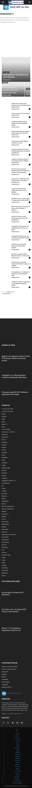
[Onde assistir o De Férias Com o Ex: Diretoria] (16, 69)
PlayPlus (4, 516)
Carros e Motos (6, 429)
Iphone (4, 488)
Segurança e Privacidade (9, 534)
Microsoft (4, 493)
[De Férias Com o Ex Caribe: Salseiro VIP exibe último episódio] (6, 246)
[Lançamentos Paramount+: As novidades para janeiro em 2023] (6, 238)
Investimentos (6, 483)
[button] (3, 2)
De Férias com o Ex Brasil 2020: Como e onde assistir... (14, 610)
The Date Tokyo (6, 555)
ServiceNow (5, 537)
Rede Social (5, 529)
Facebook (4, 452)
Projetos (4, 527)
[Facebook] (3, 723)
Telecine (4, 552)
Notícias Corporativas (8, 506)
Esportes (4, 445)
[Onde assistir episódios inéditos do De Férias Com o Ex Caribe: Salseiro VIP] (6, 133)
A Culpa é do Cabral (7, 411)
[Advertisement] (16, 40)
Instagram (5, 478)
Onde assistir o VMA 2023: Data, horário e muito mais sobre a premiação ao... (20, 180)
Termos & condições (17, 783)
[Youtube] (22, 723)
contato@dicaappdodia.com (15, 713)
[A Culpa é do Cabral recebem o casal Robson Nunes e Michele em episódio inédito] (6, 161)
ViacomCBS (5, 570)
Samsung (4, 532)
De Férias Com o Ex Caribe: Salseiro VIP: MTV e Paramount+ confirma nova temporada (21, 170)
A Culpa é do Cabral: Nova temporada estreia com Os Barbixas (19, 190)
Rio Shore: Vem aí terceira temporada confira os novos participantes (20, 218)
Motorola (4, 496)
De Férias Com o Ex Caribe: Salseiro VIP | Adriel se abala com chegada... (21, 263)
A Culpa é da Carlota (7, 409)
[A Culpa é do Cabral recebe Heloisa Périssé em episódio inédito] (6, 124)
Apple (3, 419)
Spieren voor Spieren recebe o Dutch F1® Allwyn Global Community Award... (16, 358)
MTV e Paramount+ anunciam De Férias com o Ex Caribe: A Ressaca (21, 208)
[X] (8, 723)
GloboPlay (4, 462)
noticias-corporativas (8, 509)
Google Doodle (6, 468)
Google (4, 465)
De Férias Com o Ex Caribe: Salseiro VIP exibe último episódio (19, 246)
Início (1, 11)
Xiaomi (4, 575)
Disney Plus (5, 437)
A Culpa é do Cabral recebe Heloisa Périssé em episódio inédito (19, 123)
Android (4, 416)
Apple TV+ (4, 424)
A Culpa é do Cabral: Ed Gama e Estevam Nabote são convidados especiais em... (21, 151)
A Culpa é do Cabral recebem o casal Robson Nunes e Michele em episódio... (20, 160)
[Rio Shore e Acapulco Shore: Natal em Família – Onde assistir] (6, 256)
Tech (3, 550)
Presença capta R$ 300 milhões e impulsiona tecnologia (15, 393)
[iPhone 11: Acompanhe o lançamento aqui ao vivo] (16, 621)
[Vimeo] (12, 723)
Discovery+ (5, 434)
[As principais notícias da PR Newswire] (16, 587)
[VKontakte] (17, 723)
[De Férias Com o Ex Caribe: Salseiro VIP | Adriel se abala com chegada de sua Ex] (6, 264)
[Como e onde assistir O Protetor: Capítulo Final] (6, 115)
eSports (4, 447)
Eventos (4, 450)
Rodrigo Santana (7, 79)
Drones (4, 439)
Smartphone (5, 539)
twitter (3, 563)
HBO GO (4, 470)
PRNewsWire (5, 524)
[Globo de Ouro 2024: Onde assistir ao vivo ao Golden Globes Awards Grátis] (6, 106)
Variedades (5, 568)
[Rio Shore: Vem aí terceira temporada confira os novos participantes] (6, 218)
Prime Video (5, 521)
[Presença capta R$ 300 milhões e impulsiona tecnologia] (16, 387)
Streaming (6, 11)
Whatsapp (5, 573)
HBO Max (4, 473)
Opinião (4, 511)
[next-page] (6, 291)
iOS (3, 486)
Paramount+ (5, 514)
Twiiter (4, 560)
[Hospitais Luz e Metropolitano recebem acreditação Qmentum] (16, 370)
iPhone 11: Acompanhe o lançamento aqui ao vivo (11, 629)
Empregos (4, 442)
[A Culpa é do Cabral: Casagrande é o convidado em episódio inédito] (6, 284)
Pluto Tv (4, 519)
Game (3, 460)
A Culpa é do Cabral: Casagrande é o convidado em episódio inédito (21, 283)
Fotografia (4, 457)
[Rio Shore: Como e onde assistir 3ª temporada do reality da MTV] (6, 201)
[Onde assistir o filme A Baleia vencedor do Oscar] (6, 143)
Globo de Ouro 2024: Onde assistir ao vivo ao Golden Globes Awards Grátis (21, 105)
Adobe (3, 414)
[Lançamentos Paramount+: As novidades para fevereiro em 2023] (6, 228)
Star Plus (4, 545)
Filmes (3, 455)
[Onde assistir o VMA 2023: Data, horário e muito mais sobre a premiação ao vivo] (6, 181)
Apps (3, 427)
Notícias (4, 504)
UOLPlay (4, 565)
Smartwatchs (5, 542)
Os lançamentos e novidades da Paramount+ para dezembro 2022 (21, 273)
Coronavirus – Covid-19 (8, 432)
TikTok (3, 557)
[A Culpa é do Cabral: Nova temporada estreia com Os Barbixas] (6, 191)
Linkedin (4, 491)
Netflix (3, 498)
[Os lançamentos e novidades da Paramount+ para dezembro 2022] (6, 274)
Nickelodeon (5, 501)
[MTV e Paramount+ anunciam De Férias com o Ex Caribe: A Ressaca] (6, 209)
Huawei (4, 475)
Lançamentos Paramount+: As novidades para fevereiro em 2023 (20, 228)
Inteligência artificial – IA (9, 480)
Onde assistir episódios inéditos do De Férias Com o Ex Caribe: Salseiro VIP (21, 133)
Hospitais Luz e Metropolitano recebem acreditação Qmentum (14, 376)
